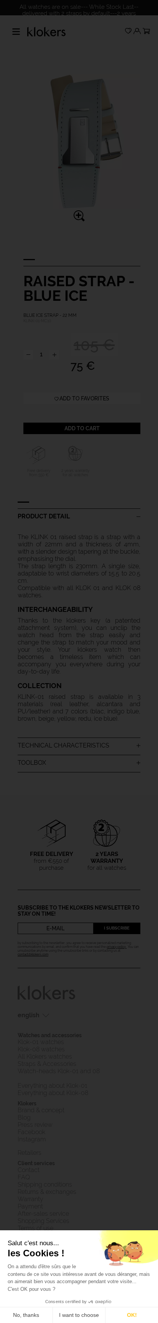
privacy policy (117, 947)
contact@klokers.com (33, 954)
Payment (30, 1206)
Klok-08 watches (41, 1049)
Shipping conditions (45, 1184)
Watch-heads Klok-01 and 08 (59, 1071)
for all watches (106, 861)
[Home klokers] (46, 30)
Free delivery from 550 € (38, 473)
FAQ (24, 1177)
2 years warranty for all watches (75, 473)
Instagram (32, 1139)
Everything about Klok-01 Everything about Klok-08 (53, 1089)
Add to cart (82, 428)
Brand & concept (42, 1110)
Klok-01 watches (41, 1042)
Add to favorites (84, 398)
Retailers (29, 1152)
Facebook (31, 1132)
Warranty (30, 1199)
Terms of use (35, 1228)
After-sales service (43, 1213)
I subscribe (117, 928)
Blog (24, 1117)
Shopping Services (43, 1221)
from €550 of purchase (51, 861)
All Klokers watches (45, 1056)
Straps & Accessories (47, 1063)
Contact (29, 1170)
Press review (35, 1124)
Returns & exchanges (47, 1191)
